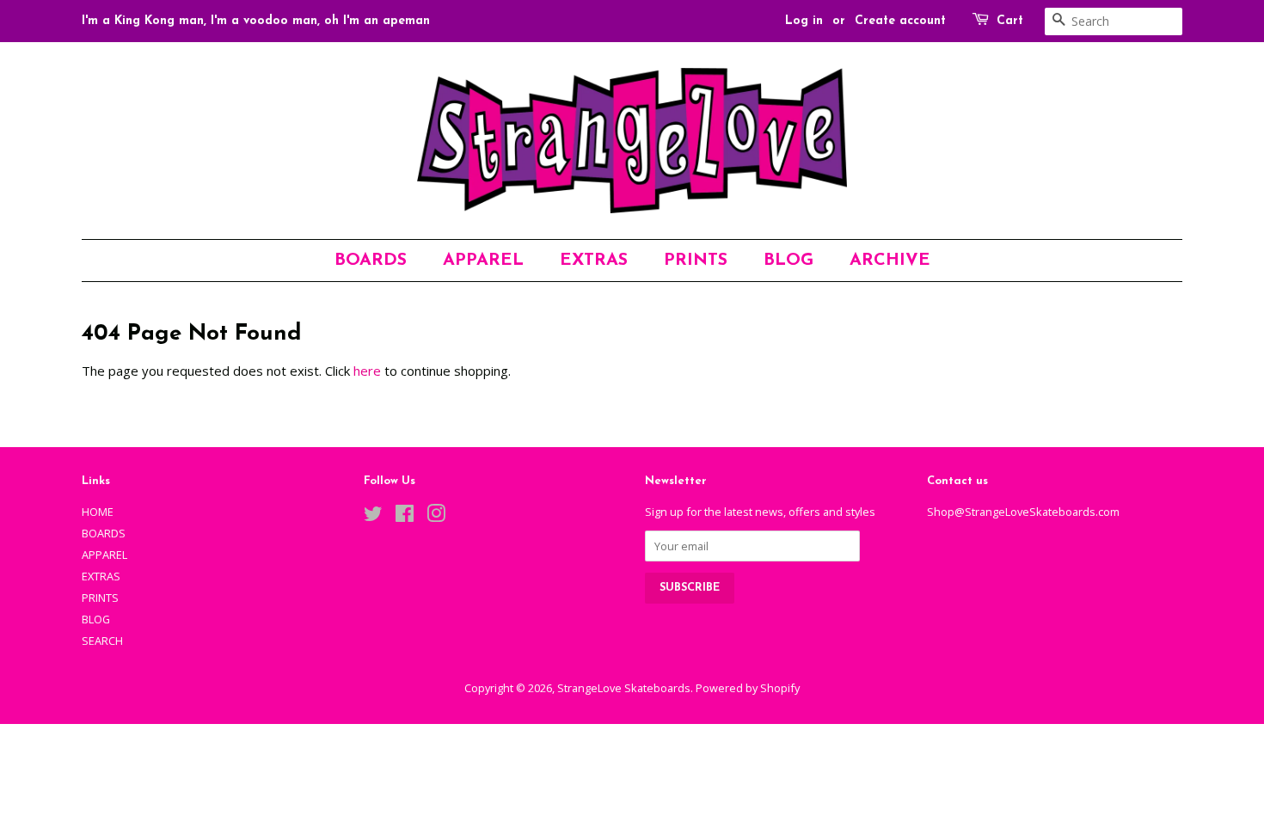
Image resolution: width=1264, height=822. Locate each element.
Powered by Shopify (748, 688)
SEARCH (102, 640)
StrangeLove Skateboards (623, 688)
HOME (98, 511)
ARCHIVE (890, 260)
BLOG (788, 260)
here (367, 370)
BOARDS (370, 260)
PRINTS (695, 260)
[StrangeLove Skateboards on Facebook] (404, 516)
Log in (804, 21)
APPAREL (483, 260)
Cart (1010, 21)
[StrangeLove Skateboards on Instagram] (435, 516)
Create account (900, 21)
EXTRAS (594, 260)
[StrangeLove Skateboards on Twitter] (373, 516)
